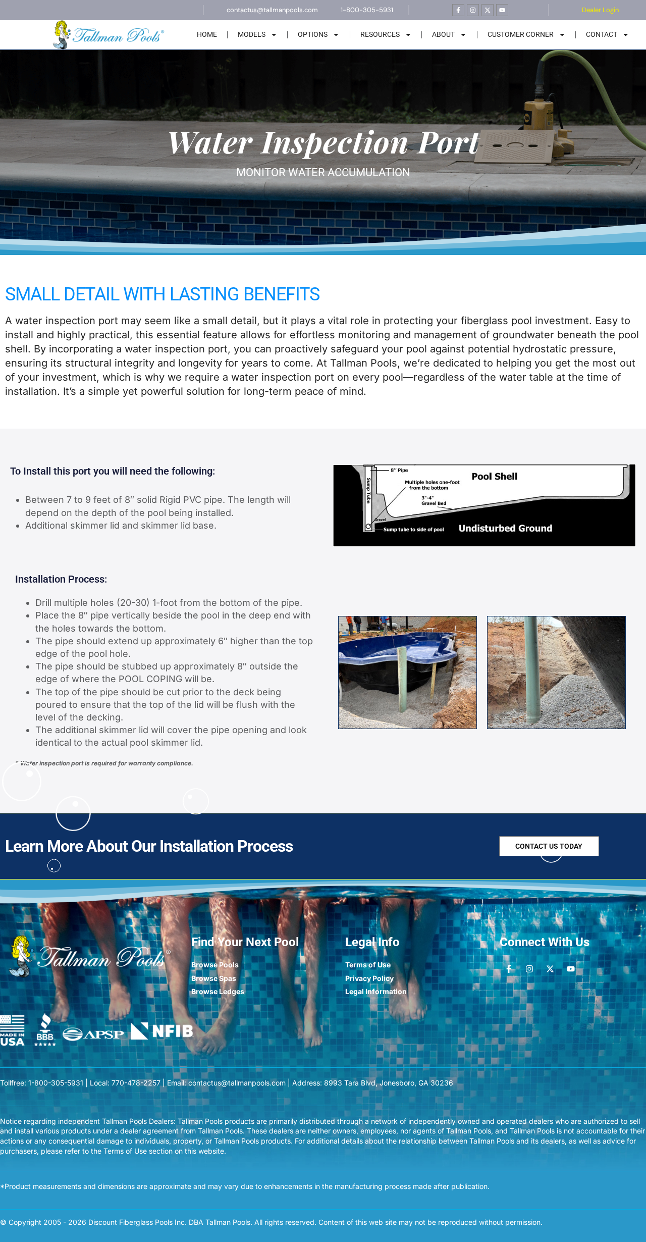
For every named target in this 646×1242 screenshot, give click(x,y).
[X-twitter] (487, 10)
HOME (207, 34)
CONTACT (601, 34)
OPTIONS (313, 34)
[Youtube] (502, 10)
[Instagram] (473, 10)
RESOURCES (380, 34)
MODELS (251, 34)
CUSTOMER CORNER (521, 34)
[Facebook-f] (458, 10)
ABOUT (443, 34)
